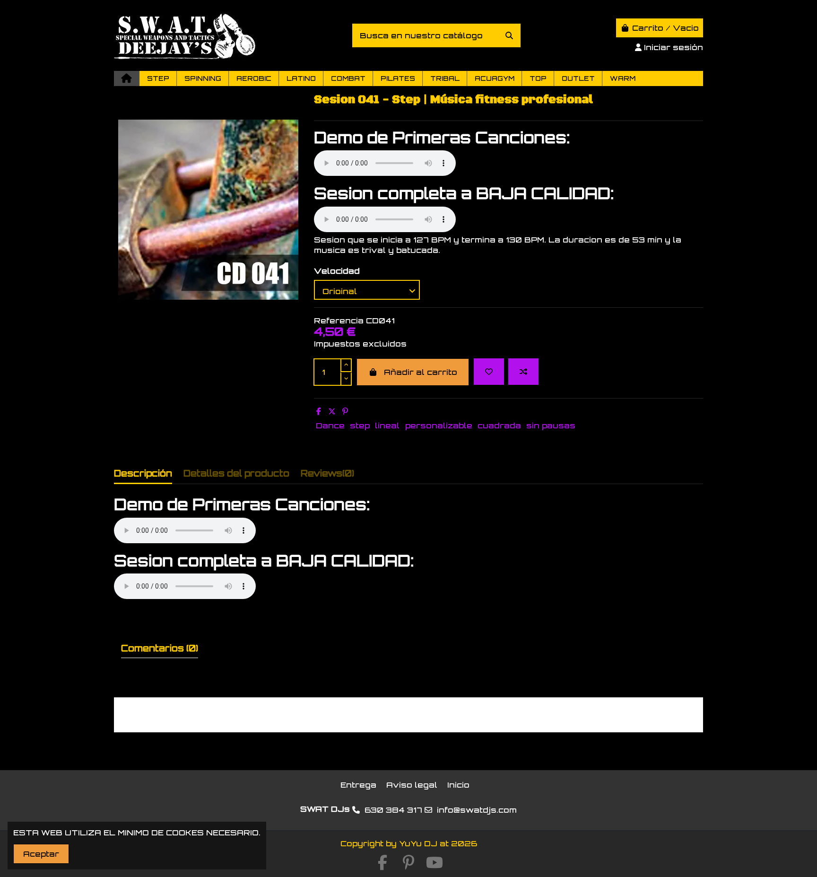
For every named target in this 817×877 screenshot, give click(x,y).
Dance (330, 425)
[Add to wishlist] (489, 371)
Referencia (339, 320)
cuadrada (499, 425)
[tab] (327, 475)
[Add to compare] (523, 371)
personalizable (438, 425)
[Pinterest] (345, 411)
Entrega (358, 785)
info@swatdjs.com (477, 810)
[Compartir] (318, 411)
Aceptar (41, 854)
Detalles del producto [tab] (236, 473)
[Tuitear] (332, 411)
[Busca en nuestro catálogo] (509, 35)
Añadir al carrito (420, 372)
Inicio (458, 785)
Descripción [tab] (143, 473)
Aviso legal (411, 785)
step (360, 425)
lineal (387, 425)
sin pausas (550, 425)
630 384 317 (393, 810)
